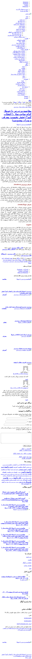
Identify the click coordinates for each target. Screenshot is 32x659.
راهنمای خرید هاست (12, 472)
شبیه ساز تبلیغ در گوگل (25, 456)
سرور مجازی (17, 474)
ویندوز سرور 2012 (12, 482)
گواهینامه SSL (25, 483)
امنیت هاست (28, 467)
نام (30, 418)
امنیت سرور (4, 464)
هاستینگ (28, 482)
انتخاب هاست (22, 467)
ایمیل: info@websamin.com (24, 624)
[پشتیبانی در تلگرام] (26, 458)
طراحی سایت (6, 475)
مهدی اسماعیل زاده (7, 258)
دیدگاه (29, 432)
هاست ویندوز (5, 480)
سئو (30, 568)
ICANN (27, 464)
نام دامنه (17, 478)
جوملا (29, 107)
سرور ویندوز (7, 474)
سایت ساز (15, 260)
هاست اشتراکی (26, 480)
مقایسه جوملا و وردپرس (21, 261)
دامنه (28, 472)
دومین (19, 472)
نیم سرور (11, 478)
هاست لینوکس (19, 480)
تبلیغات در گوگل (27, 562)
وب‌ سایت (28, 424)
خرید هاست (4, 469)
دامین (23, 472)
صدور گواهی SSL (14, 475)
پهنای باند (7, 482)
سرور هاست (12, 474)
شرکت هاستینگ (21, 475)
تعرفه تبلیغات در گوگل (25, 450)
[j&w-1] (24, 124)
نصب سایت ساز (23, 107)
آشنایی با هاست (12, 464)
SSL (30, 464)
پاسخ (26, 379)
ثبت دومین (22, 469)
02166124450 (27, 618)
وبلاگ (29, 100)
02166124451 (27, 621)
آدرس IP (18, 464)
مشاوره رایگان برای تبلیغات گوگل (22, 453)
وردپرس (16, 107)
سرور (21, 474)
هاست (5, 478)
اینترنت (15, 467)
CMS (23, 260)
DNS (24, 464)
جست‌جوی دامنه (14, 469)
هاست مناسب (12, 480)
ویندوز (17, 482)
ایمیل (29, 421)
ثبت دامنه (8, 467)
